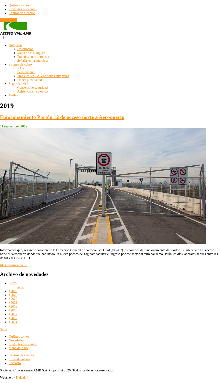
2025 (14, 291)
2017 (14, 314)
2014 (14, 322)
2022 (14, 299)
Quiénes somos (19, 5)
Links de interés (19, 359)
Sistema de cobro (20, 64)
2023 (14, 295)
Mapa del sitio (18, 348)
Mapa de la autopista (31, 53)
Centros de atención (22, 13)
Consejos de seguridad (32, 87)
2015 (14, 318)
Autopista (15, 45)
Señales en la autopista (32, 60)
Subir (3, 329)
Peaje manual (26, 72)
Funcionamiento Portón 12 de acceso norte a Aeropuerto (62, 117)
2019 (14, 306)
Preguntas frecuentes (23, 9)
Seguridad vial (18, 83)
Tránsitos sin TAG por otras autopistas (43, 76)
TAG (20, 68)
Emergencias (8, 20)
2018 (14, 310)
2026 (13, 283)
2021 (14, 302)
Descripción (25, 49)
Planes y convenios (30, 80)
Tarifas (13, 95)
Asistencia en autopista (32, 91)
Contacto (15, 363)
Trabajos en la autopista (33, 56)
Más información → (13, 265)
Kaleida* (22, 377)
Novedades (16, 340)
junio (20, 287)
